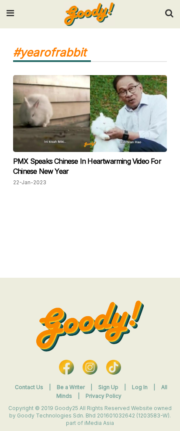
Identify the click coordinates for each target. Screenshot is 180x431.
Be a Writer (71, 387)
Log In (140, 387)
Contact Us (29, 387)
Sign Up (109, 387)
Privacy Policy (103, 396)
